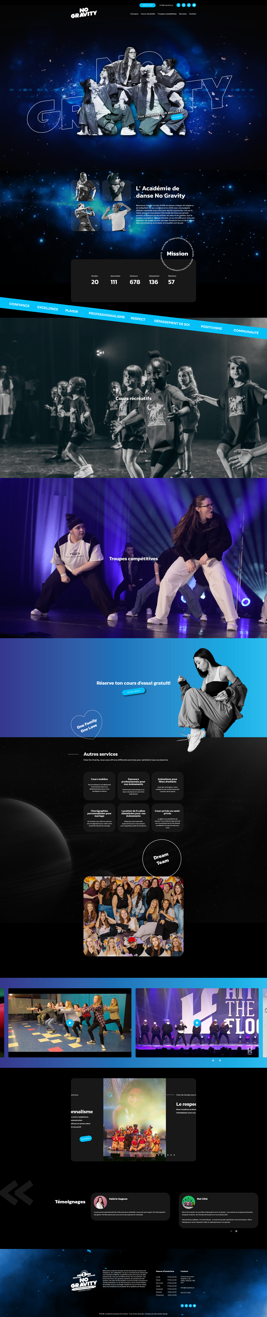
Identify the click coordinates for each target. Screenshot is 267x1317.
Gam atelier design (161, 1314)
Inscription (177, 117)
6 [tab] (171, 1155)
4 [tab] (165, 1155)
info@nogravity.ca (166, 5)
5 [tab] (168, 1155)
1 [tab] (155, 1155)
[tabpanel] (133, 1119)
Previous (213, 1060)
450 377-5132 (147, 5)
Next (220, 1060)
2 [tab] (158, 1155)
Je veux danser (133, 692)
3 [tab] (162, 1155)
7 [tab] (174, 1155)
